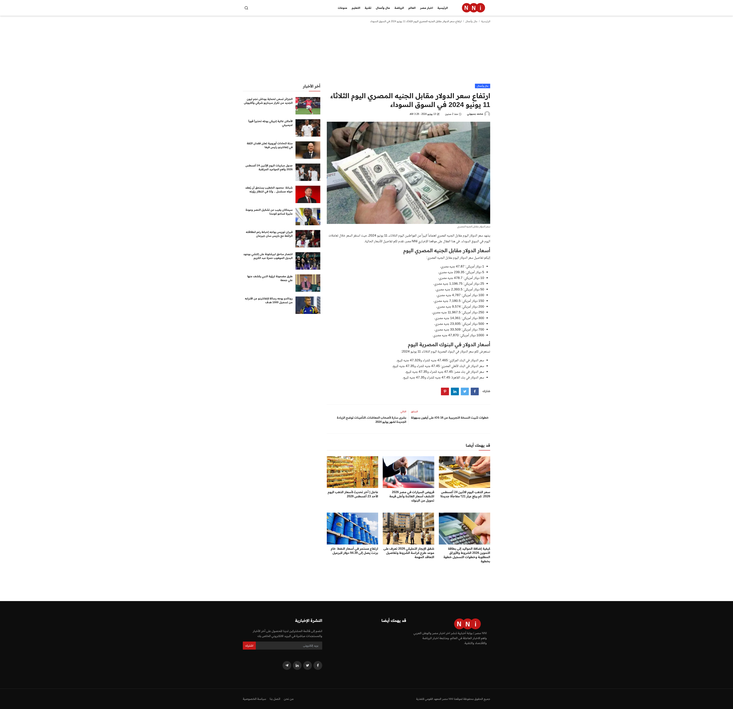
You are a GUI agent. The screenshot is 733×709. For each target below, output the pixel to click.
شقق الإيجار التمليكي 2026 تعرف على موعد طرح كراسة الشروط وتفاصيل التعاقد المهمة (408, 553)
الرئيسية (443, 8)
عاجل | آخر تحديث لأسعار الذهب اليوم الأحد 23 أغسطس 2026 (353, 494)
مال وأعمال (471, 21)
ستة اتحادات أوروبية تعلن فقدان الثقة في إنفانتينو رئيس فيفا (270, 145)
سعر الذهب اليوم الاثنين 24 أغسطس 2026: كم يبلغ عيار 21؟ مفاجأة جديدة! (465, 494)
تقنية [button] (368, 8)
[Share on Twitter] (465, 391)
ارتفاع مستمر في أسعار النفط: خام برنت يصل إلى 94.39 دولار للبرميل (354, 551)
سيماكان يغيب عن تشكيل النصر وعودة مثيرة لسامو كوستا (269, 211)
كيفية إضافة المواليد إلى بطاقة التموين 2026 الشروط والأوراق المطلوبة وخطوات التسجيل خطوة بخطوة (467, 555)
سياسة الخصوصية (254, 699)
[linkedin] (297, 665)
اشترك (249, 645)
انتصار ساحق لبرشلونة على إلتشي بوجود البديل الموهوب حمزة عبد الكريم (268, 256)
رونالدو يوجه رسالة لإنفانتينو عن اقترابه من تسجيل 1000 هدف (269, 300)
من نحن (289, 699)
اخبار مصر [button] (426, 8)
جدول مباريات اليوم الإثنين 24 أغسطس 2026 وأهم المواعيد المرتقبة (269, 167)
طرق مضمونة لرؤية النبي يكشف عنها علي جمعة (270, 278)
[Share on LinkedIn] (455, 391)
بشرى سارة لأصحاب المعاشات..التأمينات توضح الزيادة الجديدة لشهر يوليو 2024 (371, 420)
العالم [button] (412, 8)
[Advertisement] (366, 55)
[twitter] (307, 665)
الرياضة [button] (399, 8)
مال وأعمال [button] (383, 8)
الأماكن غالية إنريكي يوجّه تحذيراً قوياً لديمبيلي (270, 123)
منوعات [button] (342, 8)
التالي (403, 411)
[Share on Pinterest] (445, 391)
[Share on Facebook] (475, 391)
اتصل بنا (275, 699)
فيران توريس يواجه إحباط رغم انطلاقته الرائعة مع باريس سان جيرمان (269, 233)
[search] (246, 7)
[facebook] (317, 665)
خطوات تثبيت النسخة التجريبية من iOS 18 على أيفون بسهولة (450, 417)
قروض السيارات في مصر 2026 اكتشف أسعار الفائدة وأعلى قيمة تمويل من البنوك (411, 496)
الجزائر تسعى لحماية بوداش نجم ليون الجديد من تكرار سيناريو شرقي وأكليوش (268, 101)
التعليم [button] (356, 8)
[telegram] (287, 665)
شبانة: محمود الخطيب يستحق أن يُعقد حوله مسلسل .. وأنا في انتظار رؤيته (269, 189)
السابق (414, 411)
